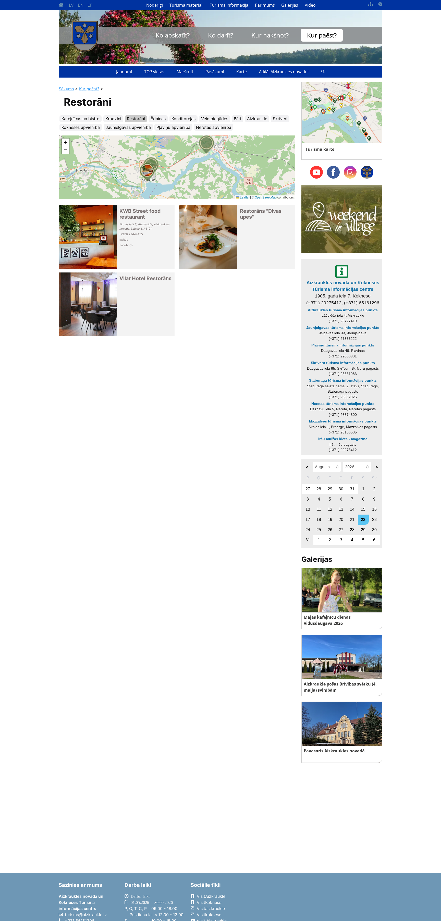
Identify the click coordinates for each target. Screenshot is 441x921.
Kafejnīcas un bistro (81, 118)
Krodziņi (113, 118)
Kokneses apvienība (81, 127)
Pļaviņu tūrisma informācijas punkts (342, 345)
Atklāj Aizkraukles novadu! (284, 71)
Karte (241, 71)
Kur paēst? (322, 35)
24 (307, 530)
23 (374, 519)
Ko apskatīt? (173, 35)
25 (318, 530)
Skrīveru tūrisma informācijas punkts (343, 363)
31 (352, 489)
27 (307, 489)
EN (80, 5)
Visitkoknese (209, 914)
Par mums (265, 5)
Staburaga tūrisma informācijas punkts (343, 380)
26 (330, 530)
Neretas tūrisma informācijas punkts (342, 404)
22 (363, 519)
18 (318, 519)
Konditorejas (183, 118)
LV (71, 5)
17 (307, 519)
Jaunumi (124, 71)
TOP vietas (154, 71)
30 (341, 489)
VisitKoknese (209, 902)
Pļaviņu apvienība (173, 127)
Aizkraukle (257, 118)
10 (307, 509)
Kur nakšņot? (270, 35)
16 (374, 509)
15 (363, 509)
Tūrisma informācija (229, 5)
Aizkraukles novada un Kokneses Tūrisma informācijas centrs (343, 286)
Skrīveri (280, 118)
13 (341, 509)
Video (310, 5)
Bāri (237, 118)
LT (90, 5)
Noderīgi (154, 5)
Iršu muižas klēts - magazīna (343, 439)
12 (330, 509)
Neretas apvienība (213, 127)
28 (318, 489)
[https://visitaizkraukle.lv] (85, 36)
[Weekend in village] (341, 218)
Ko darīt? (220, 35)
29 (330, 489)
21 (352, 519)
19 (330, 519)
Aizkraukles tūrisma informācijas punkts (343, 310)
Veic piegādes (214, 118)
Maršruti (185, 71)
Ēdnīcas (158, 118)
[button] (206, 144)
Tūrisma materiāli (186, 5)
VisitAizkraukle (211, 896)
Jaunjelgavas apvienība (128, 127)
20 (341, 519)
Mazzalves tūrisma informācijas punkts (343, 421)
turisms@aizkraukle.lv (86, 914)
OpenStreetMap (266, 197)
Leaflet (244, 197)
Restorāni (136, 118)
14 (352, 509)
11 (319, 509)
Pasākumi (214, 71)
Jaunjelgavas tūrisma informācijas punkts (342, 328)
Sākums (66, 88)
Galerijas (289, 5)
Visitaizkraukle (211, 908)
